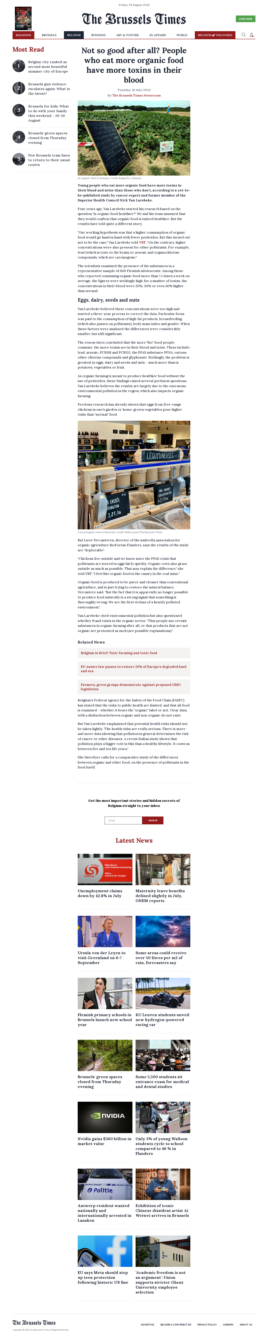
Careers (228, 1324)
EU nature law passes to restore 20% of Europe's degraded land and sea (133, 669)
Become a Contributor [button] (175, 1324)
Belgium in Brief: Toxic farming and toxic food (119, 653)
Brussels (49, 35)
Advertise (147, 1324)
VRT (142, 242)
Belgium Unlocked (215, 35)
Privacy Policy (207, 1324)
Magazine (23, 35)
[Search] (244, 35)
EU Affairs (157, 35)
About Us (246, 1324)
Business (98, 35)
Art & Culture (127, 35)
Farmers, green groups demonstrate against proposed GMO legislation (131, 687)
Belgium (74, 35)
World (182, 35)
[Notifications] (251, 35)
